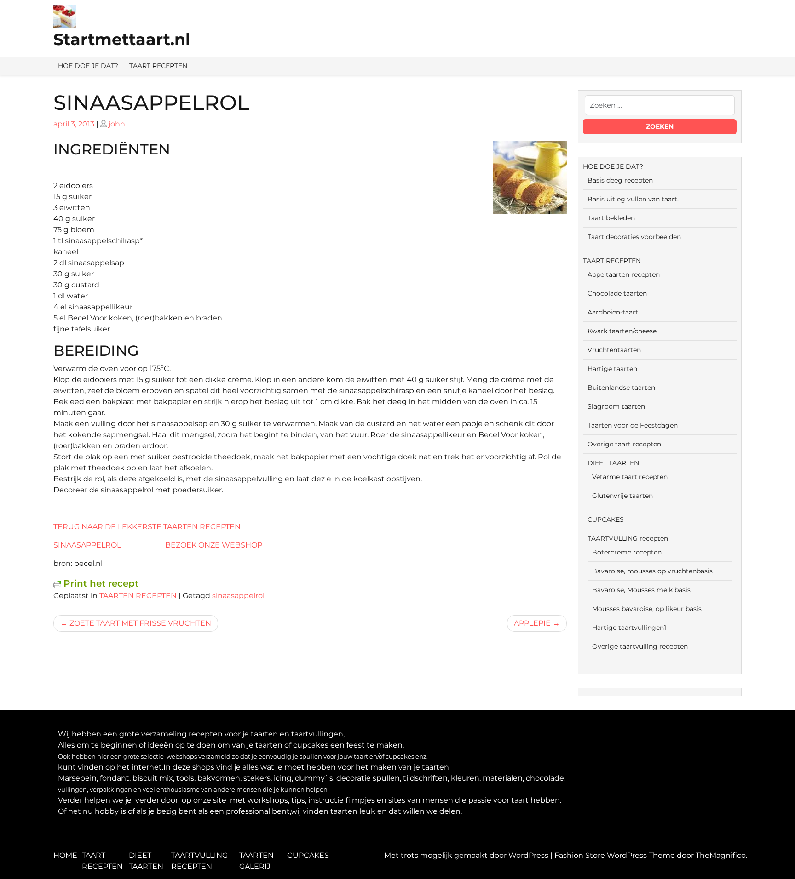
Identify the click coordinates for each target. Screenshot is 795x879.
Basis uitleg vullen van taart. (633, 199)
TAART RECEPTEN (158, 66)
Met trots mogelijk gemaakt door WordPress (467, 855)
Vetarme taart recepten (630, 477)
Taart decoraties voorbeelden (634, 237)
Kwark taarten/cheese (622, 331)
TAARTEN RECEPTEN (138, 595)
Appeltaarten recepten (624, 274)
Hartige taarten (612, 369)
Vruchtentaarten (614, 350)
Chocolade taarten (617, 293)
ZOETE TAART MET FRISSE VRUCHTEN (140, 623)
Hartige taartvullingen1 (629, 627)
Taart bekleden (611, 218)
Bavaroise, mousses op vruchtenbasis (652, 571)
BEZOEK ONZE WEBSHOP (213, 545)
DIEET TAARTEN (613, 463)
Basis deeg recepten (620, 180)
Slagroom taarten (616, 406)
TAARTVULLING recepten (628, 538)
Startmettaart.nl (121, 39)
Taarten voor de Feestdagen (633, 425)
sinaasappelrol (238, 595)
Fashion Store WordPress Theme (615, 855)
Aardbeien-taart (613, 312)
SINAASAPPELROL (87, 545)
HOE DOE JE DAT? (88, 66)
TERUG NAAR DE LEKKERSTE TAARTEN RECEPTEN (147, 526)
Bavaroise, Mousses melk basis (641, 590)
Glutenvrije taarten (622, 495)
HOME (65, 855)
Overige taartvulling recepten (640, 646)
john (117, 124)
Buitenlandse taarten (621, 387)
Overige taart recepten (624, 444)
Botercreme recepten (627, 552)
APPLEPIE (532, 623)
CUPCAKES (606, 519)
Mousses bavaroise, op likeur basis (647, 609)
